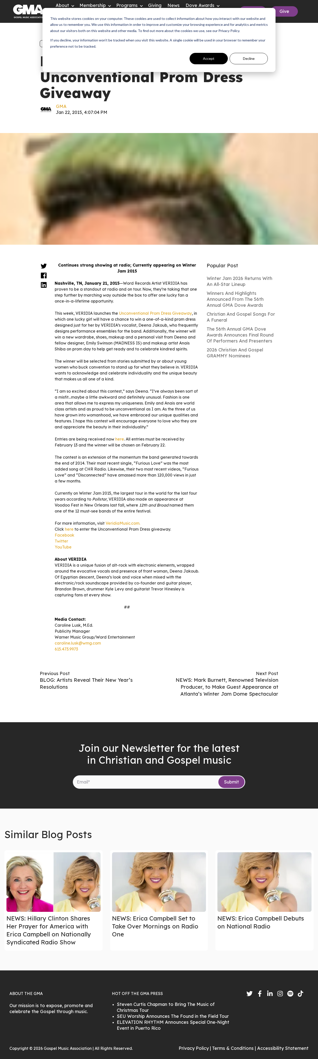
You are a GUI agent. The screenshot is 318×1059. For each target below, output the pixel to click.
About (62, 5)
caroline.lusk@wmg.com (78, 643)
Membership (93, 5)
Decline (249, 58)
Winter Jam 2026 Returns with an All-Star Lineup (239, 281)
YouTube (63, 547)
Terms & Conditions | (234, 1048)
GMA (61, 106)
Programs (127, 5)
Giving (154, 5)
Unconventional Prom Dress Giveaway (155, 313)
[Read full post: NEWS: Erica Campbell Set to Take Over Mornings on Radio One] (159, 882)
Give (284, 11)
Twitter (61, 541)
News (173, 5)
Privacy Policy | (195, 1048)
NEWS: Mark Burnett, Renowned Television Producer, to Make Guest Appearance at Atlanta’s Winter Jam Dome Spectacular (227, 687)
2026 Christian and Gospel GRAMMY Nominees (235, 353)
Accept (208, 58)
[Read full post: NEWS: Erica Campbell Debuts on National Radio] (264, 882)
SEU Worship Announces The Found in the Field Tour (173, 1016)
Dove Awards (200, 5)
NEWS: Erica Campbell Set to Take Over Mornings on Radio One (155, 926)
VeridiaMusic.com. (123, 523)
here (119, 439)
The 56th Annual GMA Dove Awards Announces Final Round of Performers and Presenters (240, 335)
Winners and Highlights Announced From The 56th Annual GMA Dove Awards (235, 299)
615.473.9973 (66, 649)
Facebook (65, 535)
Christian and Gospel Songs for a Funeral (241, 317)
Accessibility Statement (283, 1048)
